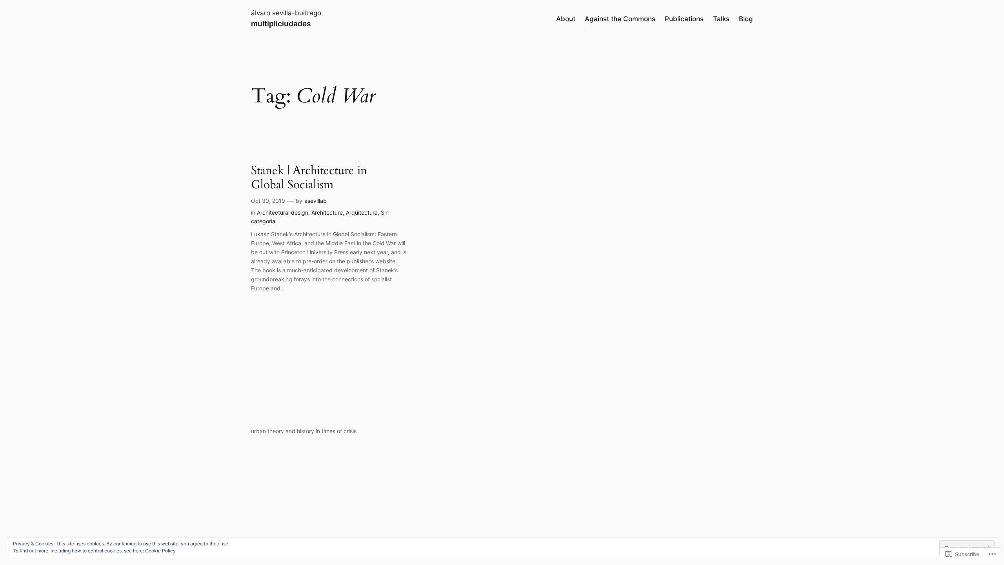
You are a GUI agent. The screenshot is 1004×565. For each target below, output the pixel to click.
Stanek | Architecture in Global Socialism (309, 178)
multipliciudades (281, 23)
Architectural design (282, 212)
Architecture (327, 212)
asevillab (315, 200)
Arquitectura (362, 212)
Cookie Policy (160, 551)
